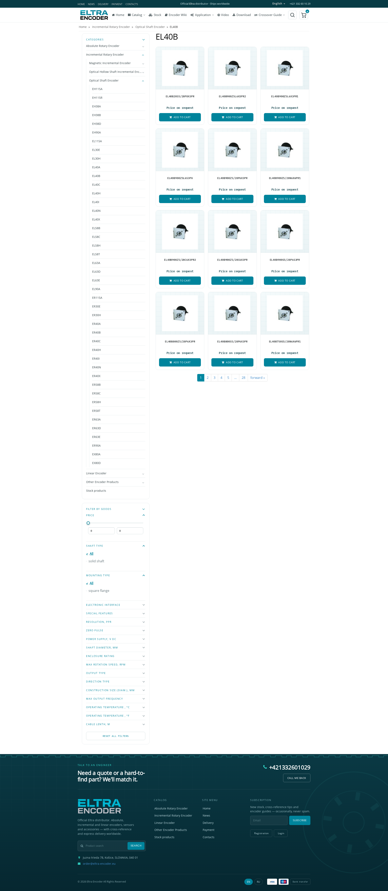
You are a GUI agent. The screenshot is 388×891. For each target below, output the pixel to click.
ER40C (96, 341)
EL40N (96, 211)
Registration (261, 833)
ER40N (96, 367)
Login (281, 833)
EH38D (96, 124)
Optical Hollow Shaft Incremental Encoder (117, 72)
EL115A (97, 141)
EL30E (96, 150)
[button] (303, 15)
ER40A (96, 324)
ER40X (96, 376)
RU (258, 882)
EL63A (96, 263)
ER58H (96, 402)
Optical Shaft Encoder (104, 80)
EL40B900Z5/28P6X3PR (232, 178)
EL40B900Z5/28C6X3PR (232, 259)
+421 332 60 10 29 (300, 3)
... (235, 377)
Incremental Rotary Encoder (105, 54)
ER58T (96, 411)
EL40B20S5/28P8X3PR (180, 96)
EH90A (96, 132)
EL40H (96, 193)
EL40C (96, 184)
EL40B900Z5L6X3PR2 (232, 96)
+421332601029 (289, 767)
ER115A (97, 298)
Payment (117, 4)
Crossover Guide (270, 15)
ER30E (96, 306)
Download (243, 15)
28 (243, 377)
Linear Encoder (96, 473)
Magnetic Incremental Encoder (110, 63)
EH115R (97, 98)
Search (136, 845)
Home (81, 4)
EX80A (96, 454)
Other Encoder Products (102, 482)
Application (203, 15)
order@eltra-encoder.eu (99, 864)
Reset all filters (116, 735)
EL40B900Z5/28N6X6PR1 (285, 178)
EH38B (96, 115)
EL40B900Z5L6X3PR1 (284, 96)
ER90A (96, 445)
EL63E (96, 280)
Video (225, 15)
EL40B (96, 176)
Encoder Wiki (178, 15)
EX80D (96, 463)
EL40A (96, 167)
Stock (157, 15)
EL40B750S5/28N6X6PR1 (285, 341)
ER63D (96, 428)
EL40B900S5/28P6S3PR (285, 259)
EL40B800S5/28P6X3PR (232, 341)
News (91, 4)
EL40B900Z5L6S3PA (180, 178)
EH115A (97, 89)
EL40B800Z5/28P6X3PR (180, 341)
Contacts (131, 4)
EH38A (96, 106)
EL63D (96, 271)
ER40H (96, 350)
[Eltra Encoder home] (94, 15)
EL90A (96, 289)
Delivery (103, 4)
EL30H (96, 158)
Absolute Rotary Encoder (102, 46)
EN (248, 882)
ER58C (96, 393)
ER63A (96, 419)
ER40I (96, 358)
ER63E (96, 437)
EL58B (96, 228)
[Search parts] (292, 15)
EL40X (96, 219)
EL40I (95, 202)
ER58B (96, 385)
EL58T (96, 254)
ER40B (96, 332)
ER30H (96, 315)
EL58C (96, 237)
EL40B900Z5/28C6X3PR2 (180, 259)
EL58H (96, 245)
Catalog (137, 15)
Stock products (96, 491)
